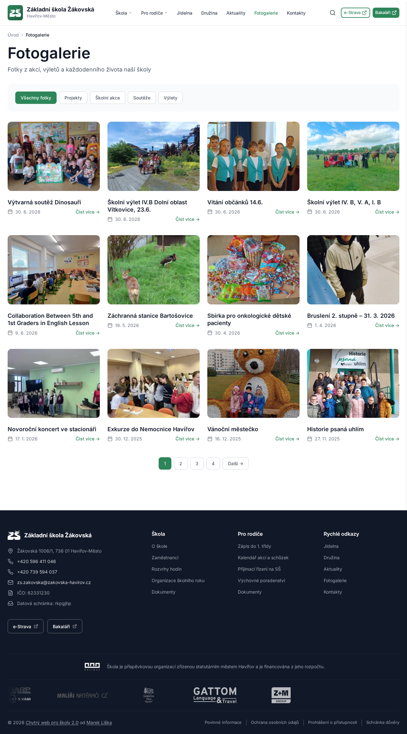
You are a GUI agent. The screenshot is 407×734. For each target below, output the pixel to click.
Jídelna (184, 13)
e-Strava (352, 12)
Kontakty (296, 13)
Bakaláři (382, 12)
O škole (159, 546)
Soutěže (141, 97)
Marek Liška (99, 722)
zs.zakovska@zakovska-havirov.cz (54, 582)
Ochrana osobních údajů (275, 722)
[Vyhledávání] (332, 12)
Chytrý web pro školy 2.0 (52, 722)
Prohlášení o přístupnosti (332, 722)
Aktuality (235, 13)
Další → (235, 463)
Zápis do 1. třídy (254, 546)
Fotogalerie (266, 13)
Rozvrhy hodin (167, 569)
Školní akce (107, 97)
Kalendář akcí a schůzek (263, 557)
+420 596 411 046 (36, 561)
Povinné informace (223, 722)
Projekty (73, 97)
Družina (209, 13)
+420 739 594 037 (37, 571)
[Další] (89, 156)
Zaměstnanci (165, 557)
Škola (121, 13)
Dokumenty (164, 592)
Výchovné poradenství (261, 580)
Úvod (13, 34)
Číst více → (88, 211)
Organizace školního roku (178, 580)
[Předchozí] (19, 156)
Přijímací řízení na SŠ (259, 569)
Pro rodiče (152, 13)
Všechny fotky (36, 97)
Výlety (170, 97)
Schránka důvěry (382, 722)
